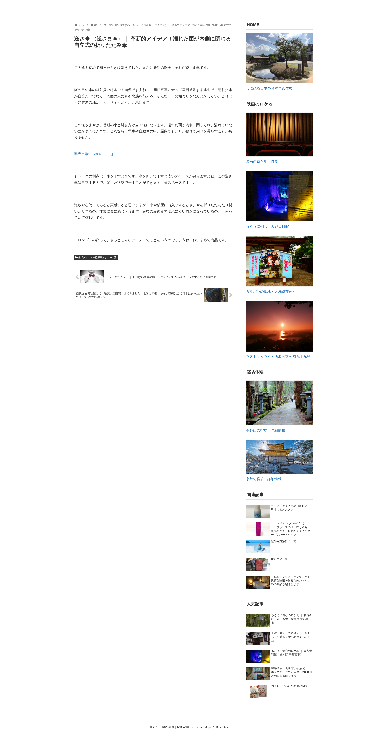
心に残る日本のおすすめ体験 (269, 88)
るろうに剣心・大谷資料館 (267, 226)
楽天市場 (81, 154)
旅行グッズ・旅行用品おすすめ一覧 (97, 257)
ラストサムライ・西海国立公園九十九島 (278, 357)
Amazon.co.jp (103, 154)
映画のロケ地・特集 (262, 162)
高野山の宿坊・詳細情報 (265, 430)
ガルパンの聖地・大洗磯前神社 (271, 292)
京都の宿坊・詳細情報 (264, 479)
